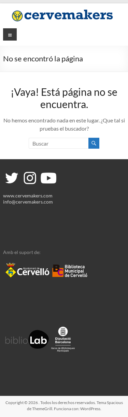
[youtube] (47, 172)
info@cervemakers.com (28, 202)
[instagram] (29, 172)
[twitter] (11, 172)
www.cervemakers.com (28, 195)
